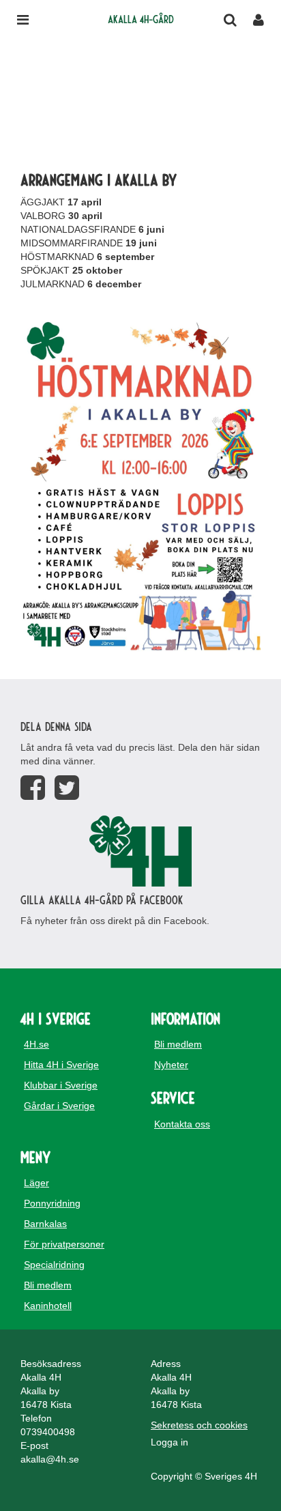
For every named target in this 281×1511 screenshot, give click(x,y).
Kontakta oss (182, 1124)
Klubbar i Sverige (61, 1085)
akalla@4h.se (49, 1459)
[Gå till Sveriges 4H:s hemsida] (140, 851)
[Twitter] (67, 788)
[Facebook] (32, 788)
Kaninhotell (48, 1305)
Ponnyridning (52, 1203)
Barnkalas (45, 1223)
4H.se (36, 1044)
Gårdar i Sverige (59, 1105)
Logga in (169, 1442)
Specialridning (54, 1264)
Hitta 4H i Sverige (61, 1064)
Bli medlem (178, 1044)
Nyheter (171, 1064)
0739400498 (47, 1431)
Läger (36, 1182)
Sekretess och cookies (199, 1425)
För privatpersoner (64, 1244)
